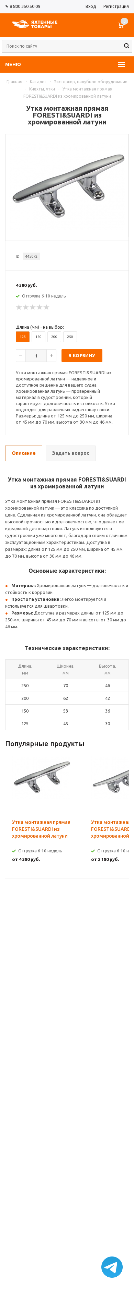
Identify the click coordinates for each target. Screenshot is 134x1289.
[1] (19, 307)
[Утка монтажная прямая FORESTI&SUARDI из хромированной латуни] (67, 228)
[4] (39, 307)
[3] (33, 307)
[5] (46, 307)
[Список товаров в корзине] (124, 29)
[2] (26, 307)
